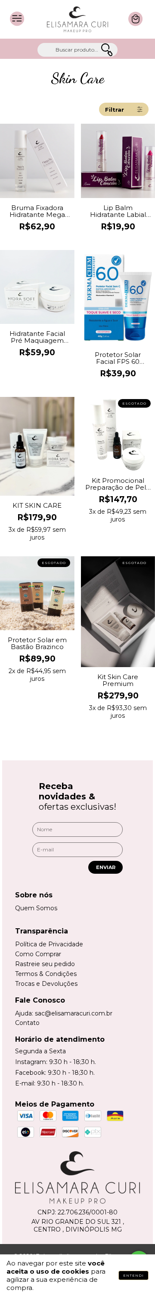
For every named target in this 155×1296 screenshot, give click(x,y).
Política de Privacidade (49, 944)
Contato (27, 1023)
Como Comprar (38, 954)
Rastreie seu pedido (45, 964)
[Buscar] (107, 50)
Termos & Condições (46, 974)
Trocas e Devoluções (46, 984)
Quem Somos (36, 908)
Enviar (105, 867)
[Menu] (17, 25)
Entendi (133, 1275)
